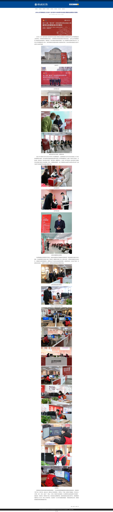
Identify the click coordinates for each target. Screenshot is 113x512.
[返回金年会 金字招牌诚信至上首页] (41, 3)
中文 (75, 0)
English (77, 0)
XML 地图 (56, 511)
